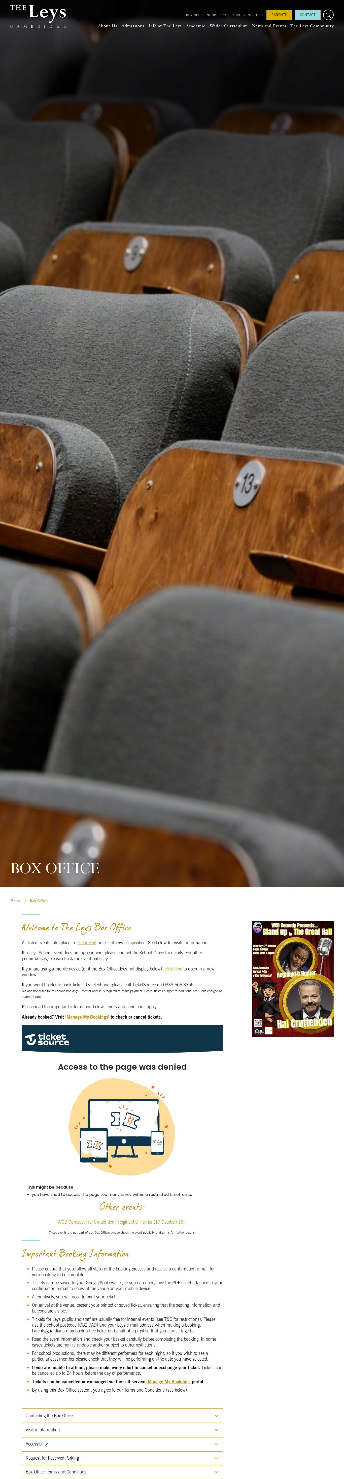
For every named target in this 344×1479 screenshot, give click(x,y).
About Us (107, 26)
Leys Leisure (230, 15)
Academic (195, 26)
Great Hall (87, 943)
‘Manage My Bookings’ (87, 1017)
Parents (279, 14)
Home (15, 900)
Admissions (133, 26)
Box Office (195, 15)
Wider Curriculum (229, 26)
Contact (308, 14)
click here (173, 969)
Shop (211, 15)
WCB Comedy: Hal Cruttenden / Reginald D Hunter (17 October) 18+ (122, 1222)
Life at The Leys (165, 26)
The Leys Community (312, 26)
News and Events (269, 26)
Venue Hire (254, 15)
